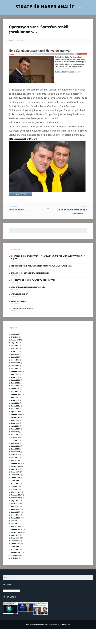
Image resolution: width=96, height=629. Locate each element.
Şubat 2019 (15, 446)
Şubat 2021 (15, 406)
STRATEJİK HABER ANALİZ (44, 6)
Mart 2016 (15, 541)
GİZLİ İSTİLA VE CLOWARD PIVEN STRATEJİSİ (28, 287)
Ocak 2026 (15, 334)
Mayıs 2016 (15, 535)
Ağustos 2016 (16, 526)
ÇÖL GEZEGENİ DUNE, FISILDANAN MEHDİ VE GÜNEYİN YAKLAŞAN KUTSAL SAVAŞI (42, 266)
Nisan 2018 (15, 472)
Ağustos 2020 (16, 411)
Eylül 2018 (14, 457)
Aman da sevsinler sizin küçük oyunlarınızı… (72, 210)
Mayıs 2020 (15, 420)
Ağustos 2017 (16, 492)
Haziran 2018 (16, 466)
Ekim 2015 (14, 555)
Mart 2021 (15, 403)
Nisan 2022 (15, 377)
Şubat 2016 (15, 543)
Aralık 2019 (15, 434)
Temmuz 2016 (16, 529)
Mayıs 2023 (15, 348)
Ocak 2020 (15, 432)
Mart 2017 (15, 506)
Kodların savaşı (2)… (19, 208)
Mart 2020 (15, 426)
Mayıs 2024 (15, 343)
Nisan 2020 (15, 423)
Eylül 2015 (14, 558)
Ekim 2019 (14, 437)
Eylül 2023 (14, 345)
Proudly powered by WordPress (37, 624)
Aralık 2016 (15, 515)
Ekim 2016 (14, 521)
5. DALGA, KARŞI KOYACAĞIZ (22, 308)
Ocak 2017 (15, 512)
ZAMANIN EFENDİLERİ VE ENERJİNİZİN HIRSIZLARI (30, 273)
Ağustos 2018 (16, 460)
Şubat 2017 (15, 509)
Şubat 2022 (15, 380)
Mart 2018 (15, 475)
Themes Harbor (65, 624)
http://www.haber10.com (23, 138)
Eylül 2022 (14, 368)
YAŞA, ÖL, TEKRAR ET (19, 294)
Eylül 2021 (14, 391)
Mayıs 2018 (15, 469)
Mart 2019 (15, 443)
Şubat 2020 (15, 429)
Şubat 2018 (15, 477)
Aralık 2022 (15, 360)
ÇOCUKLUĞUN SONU (19, 301)
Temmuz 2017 (16, 495)
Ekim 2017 (14, 486)
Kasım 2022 (15, 363)
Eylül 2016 (14, 523)
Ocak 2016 (15, 546)
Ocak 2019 (15, 449)
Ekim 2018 (14, 454)
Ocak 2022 (15, 383)
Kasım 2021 (15, 388)
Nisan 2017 (15, 503)
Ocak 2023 (15, 357)
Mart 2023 (15, 354)
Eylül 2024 (14, 337)
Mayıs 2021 (15, 397)
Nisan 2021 (15, 400)
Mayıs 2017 (15, 500)
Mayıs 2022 (15, 374)
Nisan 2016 (15, 538)
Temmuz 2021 (16, 394)
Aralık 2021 (15, 386)
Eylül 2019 (14, 440)
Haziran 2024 (16, 340)
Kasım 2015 (15, 552)
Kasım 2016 (15, 518)
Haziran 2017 (16, 498)
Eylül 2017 (14, 489)
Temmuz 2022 (16, 371)
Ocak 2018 (15, 480)
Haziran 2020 (16, 417)
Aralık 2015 (15, 549)
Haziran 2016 (16, 532)
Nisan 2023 (15, 351)
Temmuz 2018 (16, 463)
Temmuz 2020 (16, 414)
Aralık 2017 (15, 483)
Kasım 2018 (15, 452)
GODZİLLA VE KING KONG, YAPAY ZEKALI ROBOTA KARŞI (33, 280)
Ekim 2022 (14, 366)
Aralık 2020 (15, 409)
